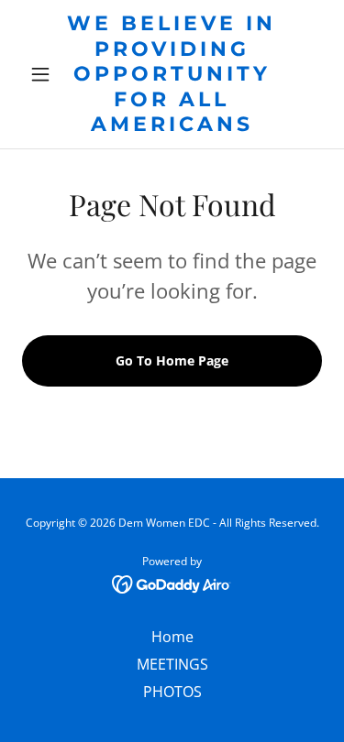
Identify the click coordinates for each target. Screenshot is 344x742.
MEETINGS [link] (172, 664)
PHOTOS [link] (172, 692)
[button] (44, 74)
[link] (172, 74)
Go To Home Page (172, 360)
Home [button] (172, 637)
